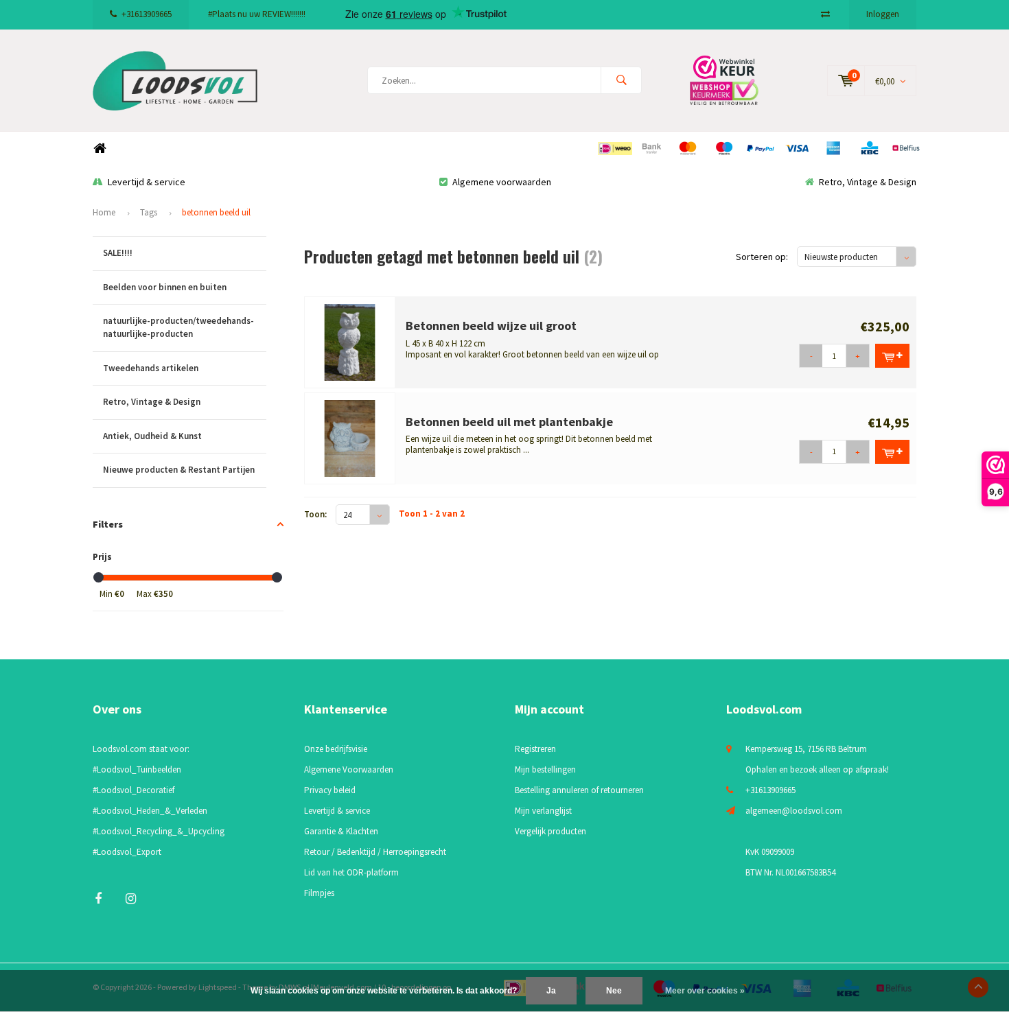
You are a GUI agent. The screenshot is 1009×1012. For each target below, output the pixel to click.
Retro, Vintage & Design (867, 182)
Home (99, 148)
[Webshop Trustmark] (734, 80)
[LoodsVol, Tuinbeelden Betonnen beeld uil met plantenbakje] (350, 437)
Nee (614, 991)
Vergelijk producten (550, 831)
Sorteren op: (762, 256)
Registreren (535, 749)
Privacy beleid (330, 790)
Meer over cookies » (705, 991)
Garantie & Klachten (341, 831)
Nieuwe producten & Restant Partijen (179, 469)
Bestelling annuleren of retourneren (579, 790)
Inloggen (882, 14)
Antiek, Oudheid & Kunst (152, 436)
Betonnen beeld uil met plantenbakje (509, 421)
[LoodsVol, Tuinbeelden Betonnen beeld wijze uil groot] (350, 341)
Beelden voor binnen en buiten (165, 287)
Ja (551, 991)
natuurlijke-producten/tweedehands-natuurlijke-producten (178, 327)
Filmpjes (319, 893)
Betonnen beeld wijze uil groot (491, 325)
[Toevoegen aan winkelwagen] (892, 356)
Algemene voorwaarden (501, 182)
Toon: (315, 514)
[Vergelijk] (825, 14)
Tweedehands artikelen (150, 368)
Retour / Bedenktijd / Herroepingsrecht (375, 852)
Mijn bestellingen (545, 769)
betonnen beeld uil (216, 212)
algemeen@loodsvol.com (793, 810)
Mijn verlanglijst (543, 810)
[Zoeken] (621, 80)
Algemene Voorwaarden (348, 769)
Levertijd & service (146, 182)
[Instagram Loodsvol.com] (130, 898)
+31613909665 (146, 14)
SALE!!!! (117, 253)
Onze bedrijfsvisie (335, 749)
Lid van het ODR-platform (351, 872)
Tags (148, 212)
